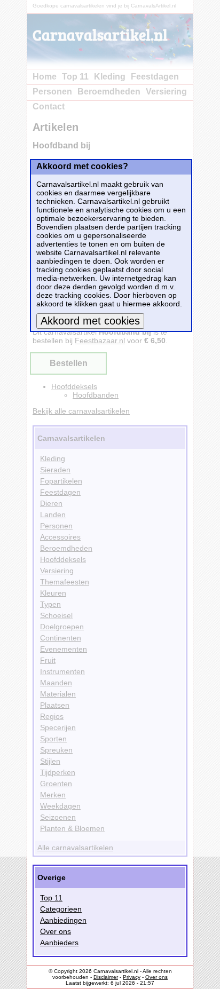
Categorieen (61, 909)
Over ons (55, 931)
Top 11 (51, 897)
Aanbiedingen (63, 920)
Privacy (131, 977)
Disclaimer (105, 977)
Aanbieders (59, 942)
